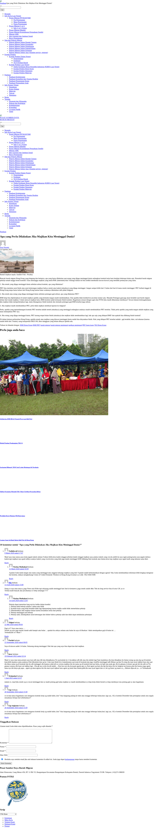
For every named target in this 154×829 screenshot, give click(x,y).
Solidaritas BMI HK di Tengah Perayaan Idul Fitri (16, 419)
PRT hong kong (88, 325)
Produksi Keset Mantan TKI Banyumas (12, 516)
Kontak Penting (10, 54)
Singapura (12, 95)
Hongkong (13, 87)
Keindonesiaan (14, 105)
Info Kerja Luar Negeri (13, 16)
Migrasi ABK (14, 34)
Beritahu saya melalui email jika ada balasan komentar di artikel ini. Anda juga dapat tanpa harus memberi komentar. (50, 759)
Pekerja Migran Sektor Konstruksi (21, 44)
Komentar (4, 743)
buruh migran (45, 325)
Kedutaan (17, 61)
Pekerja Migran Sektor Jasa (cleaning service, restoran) (28, 52)
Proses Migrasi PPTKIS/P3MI (20, 18)
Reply (7, 563)
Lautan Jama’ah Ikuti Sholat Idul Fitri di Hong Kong (17, 540)
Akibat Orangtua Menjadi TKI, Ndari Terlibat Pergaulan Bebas (20, 491)
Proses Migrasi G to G (17, 26)
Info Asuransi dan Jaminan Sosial (21, 36)
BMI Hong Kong (26, 325)
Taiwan (11, 93)
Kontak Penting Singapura (23, 71)
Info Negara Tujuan (11, 85)
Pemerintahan (18, 59)
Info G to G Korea (20, 28)
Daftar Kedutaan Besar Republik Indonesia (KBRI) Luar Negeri (36, 67)
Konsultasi (13, 107)
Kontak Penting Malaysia (23, 73)
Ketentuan (8, 818)
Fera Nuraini (4, 247)
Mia (10, 583)
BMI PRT (36, 325)
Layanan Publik (14, 109)
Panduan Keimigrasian (17, 77)
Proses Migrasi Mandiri (17, 30)
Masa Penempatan (20, 22)
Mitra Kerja (9, 820)
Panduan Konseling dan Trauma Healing (23, 79)
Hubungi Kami (10, 824)
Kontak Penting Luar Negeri (19, 65)
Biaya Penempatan (15, 38)
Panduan (3, 3)
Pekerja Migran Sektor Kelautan (20, 50)
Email (3, 751)
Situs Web (3, 755)
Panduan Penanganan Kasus (19, 81)
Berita (7, 97)
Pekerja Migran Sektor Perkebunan (21, 46)
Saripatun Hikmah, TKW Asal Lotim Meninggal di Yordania (19, 467)
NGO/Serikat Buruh (21, 63)
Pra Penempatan (19, 20)
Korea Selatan (14, 89)
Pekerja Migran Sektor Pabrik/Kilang (22, 48)
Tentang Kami (10, 822)
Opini (11, 111)
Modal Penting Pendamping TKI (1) (11, 443)
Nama (3, 747)
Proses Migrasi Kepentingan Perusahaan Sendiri (26, 32)
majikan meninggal (75, 325)
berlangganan (70, 759)
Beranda (7, 14)
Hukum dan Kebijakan (17, 103)
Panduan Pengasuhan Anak (19, 83)
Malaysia (12, 91)
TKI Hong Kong (100, 325)
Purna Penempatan (20, 24)
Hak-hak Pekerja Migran (13, 40)
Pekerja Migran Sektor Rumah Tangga (22, 42)
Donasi (7, 826)
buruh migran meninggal (59, 325)
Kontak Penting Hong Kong (24, 69)
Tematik (7, 99)
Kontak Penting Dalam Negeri (20, 57)
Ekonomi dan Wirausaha (17, 101)
